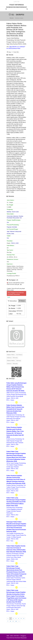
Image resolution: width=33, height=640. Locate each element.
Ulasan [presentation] (23, 300)
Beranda (12, 18)
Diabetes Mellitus (11, 360)
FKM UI (13, 243)
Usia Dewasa (19, 354)
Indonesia (9, 357)
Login (8, 297)
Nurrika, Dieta (10, 233)
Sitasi (9, 52)
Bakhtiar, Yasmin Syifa (13, 211)
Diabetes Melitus (11, 354)
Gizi (8, 222)
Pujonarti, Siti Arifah (12, 227)
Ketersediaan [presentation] (13, 301)
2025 (17, 243)
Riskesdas (15, 357)
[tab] (12, 300)
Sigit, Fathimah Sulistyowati (14, 231)
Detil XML (16, 52)
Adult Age (18, 360)
